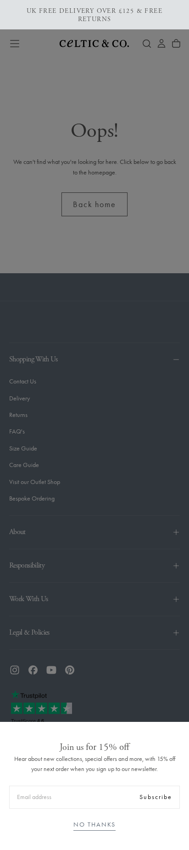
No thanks (94, 824)
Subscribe (155, 797)
